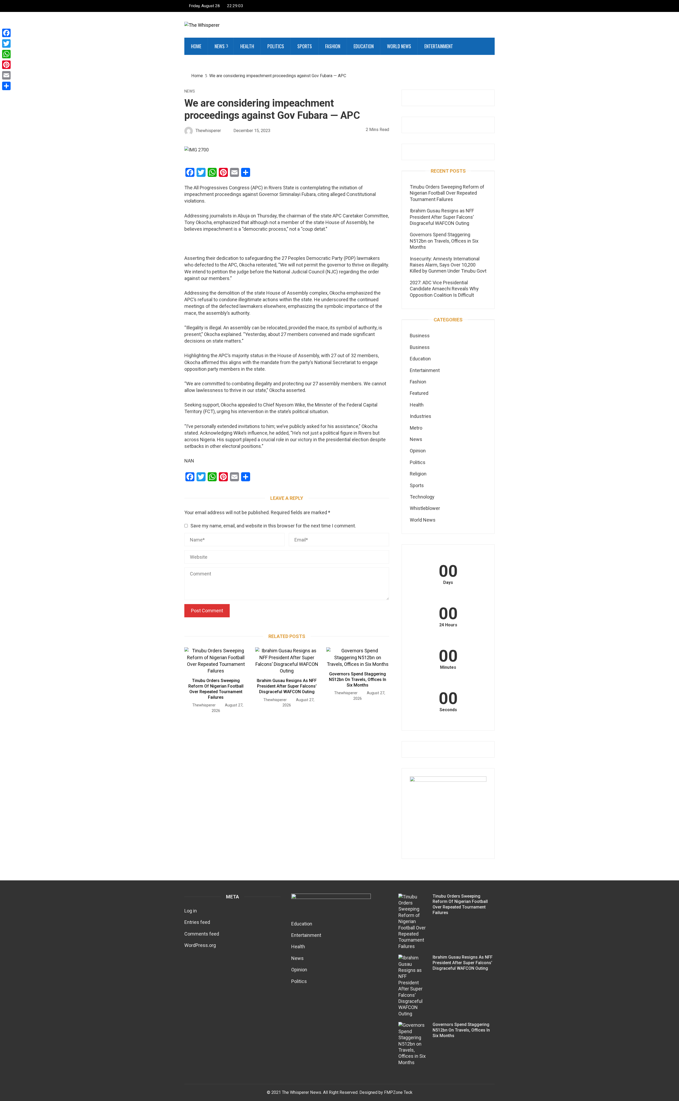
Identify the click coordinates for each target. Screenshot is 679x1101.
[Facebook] (6, 33)
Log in (190, 911)
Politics (275, 46)
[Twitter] (6, 43)
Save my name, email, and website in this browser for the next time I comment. (273, 525)
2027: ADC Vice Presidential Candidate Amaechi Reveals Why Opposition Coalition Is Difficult (444, 289)
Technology (422, 497)
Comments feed (201, 934)
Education (364, 46)
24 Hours (448, 625)
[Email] (6, 75)
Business (420, 335)
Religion (418, 474)
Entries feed (197, 922)
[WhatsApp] (6, 54)
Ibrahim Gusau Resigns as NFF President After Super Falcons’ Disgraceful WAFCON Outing (287, 686)
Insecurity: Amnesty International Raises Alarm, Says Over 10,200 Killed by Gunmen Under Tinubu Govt (448, 265)
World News (399, 46)
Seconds (448, 710)
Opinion (418, 450)
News (220, 46)
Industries (420, 416)
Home (196, 46)
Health (247, 46)
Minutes (448, 667)
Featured (419, 393)
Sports (304, 46)
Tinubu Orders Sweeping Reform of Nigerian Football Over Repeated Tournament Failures (215, 689)
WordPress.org (200, 945)
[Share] (6, 86)
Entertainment (438, 46)
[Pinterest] (6, 64)
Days (448, 582)
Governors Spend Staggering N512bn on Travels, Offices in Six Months (357, 679)
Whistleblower (425, 508)
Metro (416, 428)
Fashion (332, 46)
